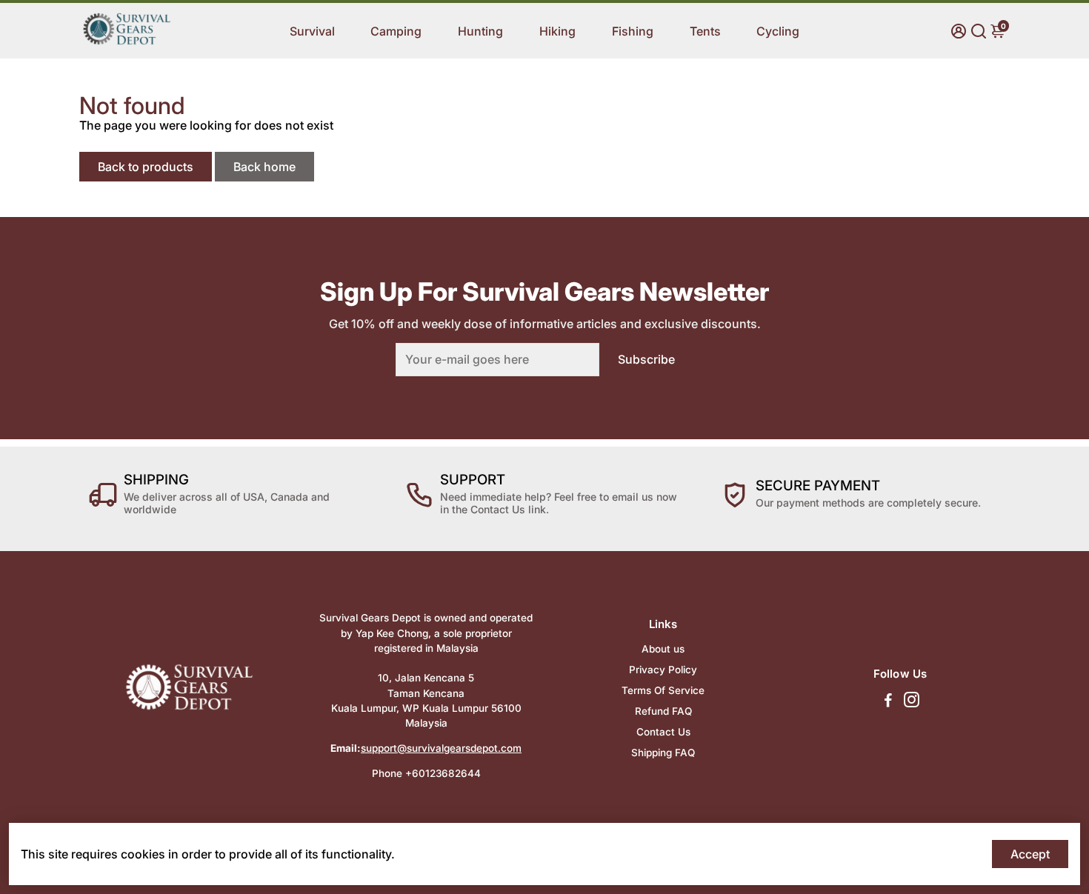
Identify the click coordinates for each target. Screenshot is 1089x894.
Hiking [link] (557, 31)
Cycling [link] (777, 31)
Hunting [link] (480, 31)
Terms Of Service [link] (663, 690)
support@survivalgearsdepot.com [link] (441, 748)
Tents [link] (705, 31)
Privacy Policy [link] (663, 669)
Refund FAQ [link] (663, 711)
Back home (264, 166)
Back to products (145, 166)
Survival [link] (312, 31)
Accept (1030, 854)
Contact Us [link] (663, 732)
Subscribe (646, 359)
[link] (126, 42)
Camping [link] (396, 31)
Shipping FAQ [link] (663, 752)
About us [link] (663, 649)
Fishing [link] (632, 31)
